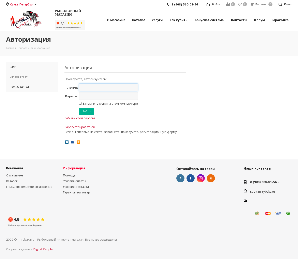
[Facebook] (72, 141)
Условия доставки (76, 187)
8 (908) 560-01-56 (263, 182)
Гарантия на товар (76, 192)
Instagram (201, 178)
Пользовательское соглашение (29, 187)
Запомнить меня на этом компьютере (110, 103)
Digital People (43, 249)
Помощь (69, 175)
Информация (74, 168)
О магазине (14, 175)
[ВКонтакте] (67, 141)
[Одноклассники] (78, 141)
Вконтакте (180, 178)
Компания (14, 168)
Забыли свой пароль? (79, 118)
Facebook (191, 178)
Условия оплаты (74, 181)
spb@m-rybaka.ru (262, 191)
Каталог (11, 181)
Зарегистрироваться (79, 127)
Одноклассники (211, 178)
